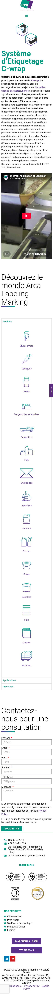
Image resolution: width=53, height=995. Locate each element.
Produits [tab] (7, 321)
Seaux (27, 574)
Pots (26, 460)
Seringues (26, 368)
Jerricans (26, 528)
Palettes (26, 665)
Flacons (27, 551)
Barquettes (26, 437)
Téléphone (7, 777)
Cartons (26, 642)
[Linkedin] (6, 959)
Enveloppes (26, 482)
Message (6, 787)
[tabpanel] (26, 501)
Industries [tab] (8, 686)
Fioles (27, 391)
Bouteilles (26, 505)
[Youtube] (12, 959)
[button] (26, 15)
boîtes (25, 90)
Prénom (5, 738)
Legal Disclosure (13, 985)
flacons (5, 90)
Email (4, 747)
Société (5, 767)
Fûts (26, 619)
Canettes (26, 597)
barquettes (15, 90)
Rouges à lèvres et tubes (26, 414)
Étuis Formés (26, 345)
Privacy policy (31, 985)
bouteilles (40, 87)
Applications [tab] (9, 680)
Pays (4, 757)
